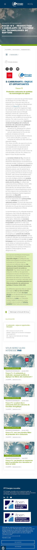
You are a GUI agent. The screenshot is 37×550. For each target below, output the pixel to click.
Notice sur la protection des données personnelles (10, 535)
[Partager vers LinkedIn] (11, 69)
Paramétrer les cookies (6, 537)
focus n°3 (16, 106)
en (28, 4)
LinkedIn (5, 497)
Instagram (8, 497)
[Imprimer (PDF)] (18, 69)
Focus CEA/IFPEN (8, 49)
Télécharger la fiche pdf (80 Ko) (19, 312)
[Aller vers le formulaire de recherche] (32, 4)
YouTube (11, 497)
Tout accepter (18, 542)
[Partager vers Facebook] (7, 69)
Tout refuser (18, 546)
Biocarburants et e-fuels (25, 49)
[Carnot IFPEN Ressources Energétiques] (18, 517)
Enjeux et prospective (16, 49)
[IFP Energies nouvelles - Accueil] (17, 4)
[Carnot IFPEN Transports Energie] (18, 504)
